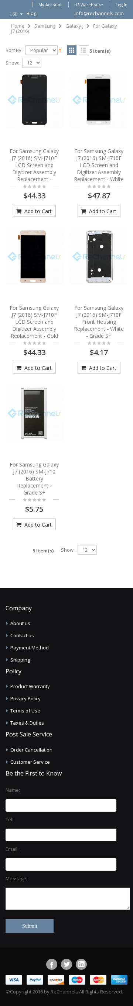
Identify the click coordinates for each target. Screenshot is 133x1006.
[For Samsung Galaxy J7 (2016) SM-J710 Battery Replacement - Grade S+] (34, 413)
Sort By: (14, 50)
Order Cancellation (31, 749)
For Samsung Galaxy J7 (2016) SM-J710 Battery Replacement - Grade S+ (34, 478)
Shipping (20, 659)
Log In (121, 4)
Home (17, 25)
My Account (50, 4)
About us (20, 623)
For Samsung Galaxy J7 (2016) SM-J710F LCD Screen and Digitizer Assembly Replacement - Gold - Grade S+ (34, 325)
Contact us (22, 635)
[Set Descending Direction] (60, 49)
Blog (31, 13)
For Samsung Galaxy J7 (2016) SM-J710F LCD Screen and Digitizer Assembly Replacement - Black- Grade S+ (34, 168)
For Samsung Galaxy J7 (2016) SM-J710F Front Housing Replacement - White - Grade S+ (99, 321)
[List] (83, 50)
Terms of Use (25, 710)
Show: (12, 62)
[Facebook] (51, 964)
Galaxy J (74, 25)
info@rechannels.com (99, 13)
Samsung (44, 25)
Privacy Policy (25, 698)
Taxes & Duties (27, 722)
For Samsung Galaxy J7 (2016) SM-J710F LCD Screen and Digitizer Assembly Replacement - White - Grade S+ (99, 168)
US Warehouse (88, 4)
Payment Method (29, 647)
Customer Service (30, 762)
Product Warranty (30, 686)
